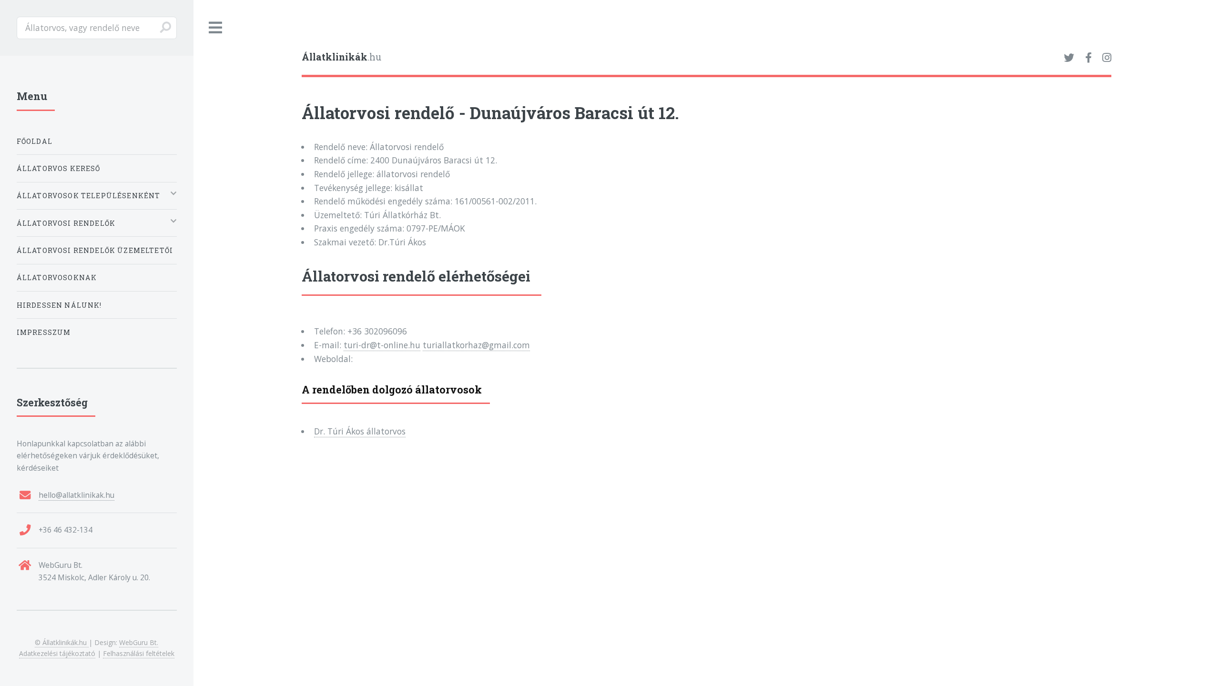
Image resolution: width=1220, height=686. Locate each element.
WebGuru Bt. (138, 642)
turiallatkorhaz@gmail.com (476, 345)
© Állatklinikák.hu (62, 642)
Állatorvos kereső (59, 168)
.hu (341, 57)
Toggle (215, 28)
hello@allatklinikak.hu (76, 495)
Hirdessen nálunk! (59, 305)
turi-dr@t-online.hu (382, 345)
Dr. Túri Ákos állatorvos (360, 431)
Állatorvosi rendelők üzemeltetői (95, 250)
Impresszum (44, 332)
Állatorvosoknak (57, 277)
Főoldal (34, 141)
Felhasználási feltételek (138, 653)
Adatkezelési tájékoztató (57, 653)
